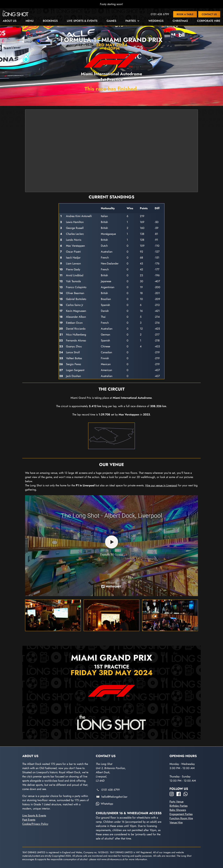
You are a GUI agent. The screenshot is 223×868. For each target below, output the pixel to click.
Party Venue (176, 802)
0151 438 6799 (160, 14)
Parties (130, 21)
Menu (30, 21)
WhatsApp (107, 804)
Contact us (209, 14)
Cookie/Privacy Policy (35, 824)
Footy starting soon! (111, 4)
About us (9, 21)
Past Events (28, 820)
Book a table (185, 14)
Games (111, 21)
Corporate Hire (208, 21)
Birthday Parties (178, 806)
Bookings (50, 21)
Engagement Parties (181, 814)
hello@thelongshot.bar (114, 797)
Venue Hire (176, 822)
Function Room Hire (181, 818)
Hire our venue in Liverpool (161, 485)
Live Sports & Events (82, 21)
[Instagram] (172, 794)
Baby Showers (178, 810)
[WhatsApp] (185, 794)
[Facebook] (178, 794)
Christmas (180, 21)
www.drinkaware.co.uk (113, 859)
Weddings (155, 21)
